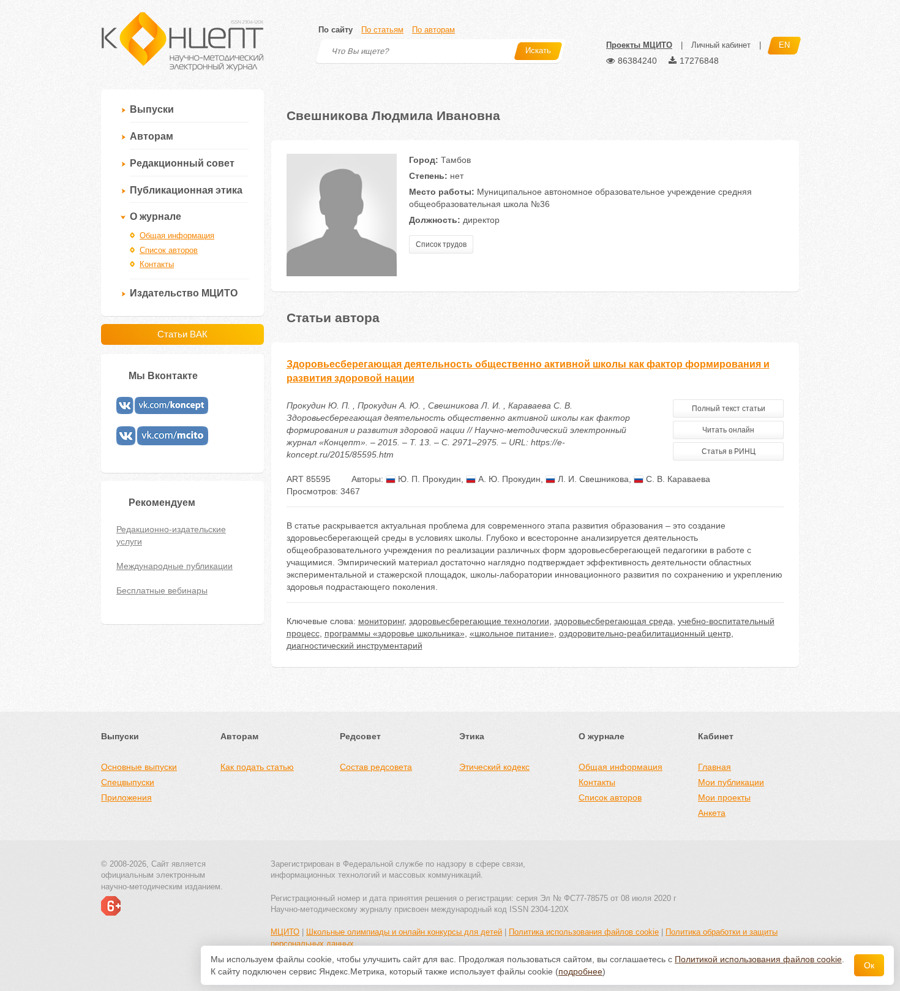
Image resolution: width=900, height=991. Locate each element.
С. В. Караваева (676, 479)
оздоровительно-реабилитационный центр (645, 633)
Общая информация (177, 235)
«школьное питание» (512, 633)
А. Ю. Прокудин (508, 479)
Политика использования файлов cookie (584, 931)
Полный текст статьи (728, 408)
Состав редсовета (376, 767)
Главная (714, 767)
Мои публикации (731, 782)
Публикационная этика (186, 190)
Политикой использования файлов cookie (758, 959)
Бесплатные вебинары (162, 590)
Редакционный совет (182, 163)
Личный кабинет (721, 45)
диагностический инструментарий (354, 645)
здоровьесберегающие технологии (479, 621)
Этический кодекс (494, 767)
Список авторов (169, 250)
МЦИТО (285, 931)
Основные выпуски (139, 767)
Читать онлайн (728, 430)
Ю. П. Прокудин (428, 479)
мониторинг (381, 621)
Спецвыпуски (127, 782)
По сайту (335, 29)
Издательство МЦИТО (184, 293)
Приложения (126, 797)
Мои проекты (724, 797)
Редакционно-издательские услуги (171, 535)
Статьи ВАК (182, 334)
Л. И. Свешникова (592, 479)
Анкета (712, 813)
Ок (869, 965)
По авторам (433, 29)
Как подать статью (257, 767)
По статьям (382, 29)
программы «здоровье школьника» (394, 633)
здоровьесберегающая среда (613, 621)
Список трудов (441, 244)
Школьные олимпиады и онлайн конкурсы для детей (404, 931)
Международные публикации (174, 566)
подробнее (580, 971)
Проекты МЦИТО (639, 45)
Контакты (157, 264)
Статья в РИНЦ (729, 451)
